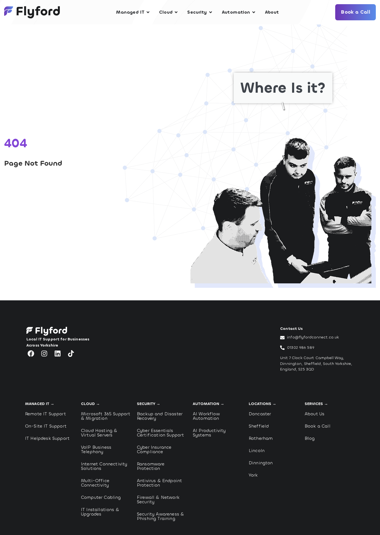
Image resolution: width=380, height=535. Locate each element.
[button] (95, 284)
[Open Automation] (253, 12)
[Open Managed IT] (148, 12)
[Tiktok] (71, 353)
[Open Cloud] (176, 12)
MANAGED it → (39, 403)
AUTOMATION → (208, 403)
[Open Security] (210, 12)
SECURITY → (148, 403)
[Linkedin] (57, 353)
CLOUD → (90, 403)
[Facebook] (31, 353)
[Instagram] (44, 353)
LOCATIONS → (262, 403)
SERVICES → (316, 403)
